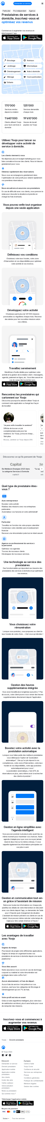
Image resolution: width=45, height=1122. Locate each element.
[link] (3, 1047)
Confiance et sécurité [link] (31, 1069)
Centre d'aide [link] (29, 1064)
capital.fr (15, 474)
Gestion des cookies (31, 1086)
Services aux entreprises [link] (33, 1072)
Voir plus (7, 436)
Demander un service (22, 3)
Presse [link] (26, 1075)
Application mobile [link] (8, 1069)
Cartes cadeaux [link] (7, 1083)
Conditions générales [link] (31, 1078)
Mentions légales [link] (30, 1083)
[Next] (42, 429)
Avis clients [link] (6, 1077)
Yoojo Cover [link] (28, 1066)
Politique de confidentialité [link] (33, 1081)
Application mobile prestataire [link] (8, 1073)
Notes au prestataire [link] (9, 1091)
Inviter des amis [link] (7, 1080)
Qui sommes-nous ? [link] (9, 1094)
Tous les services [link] (18, 1118)
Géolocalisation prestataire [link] (7, 1087)
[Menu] (42, 3)
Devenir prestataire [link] (9, 1066)
